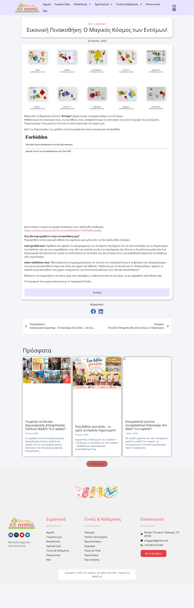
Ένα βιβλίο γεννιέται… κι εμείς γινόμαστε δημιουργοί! (95, 428)
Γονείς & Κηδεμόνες (127, 4)
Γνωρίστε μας (62, 4)
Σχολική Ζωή (102, 4)
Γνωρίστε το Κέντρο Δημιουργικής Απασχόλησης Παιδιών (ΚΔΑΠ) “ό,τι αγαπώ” (45, 425)
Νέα (45, 11)
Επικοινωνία (153, 4)
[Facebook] (10, 535)
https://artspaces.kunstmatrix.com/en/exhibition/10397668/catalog (62, 230)
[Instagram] (16, 535)
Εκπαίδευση (80, 4)
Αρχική (47, 4)
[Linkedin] (27, 535)
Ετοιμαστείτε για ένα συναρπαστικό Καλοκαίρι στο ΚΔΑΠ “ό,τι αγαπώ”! (146, 425)
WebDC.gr (97, 576)
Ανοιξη (97, 292)
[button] (93, 311)
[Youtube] (22, 535)
